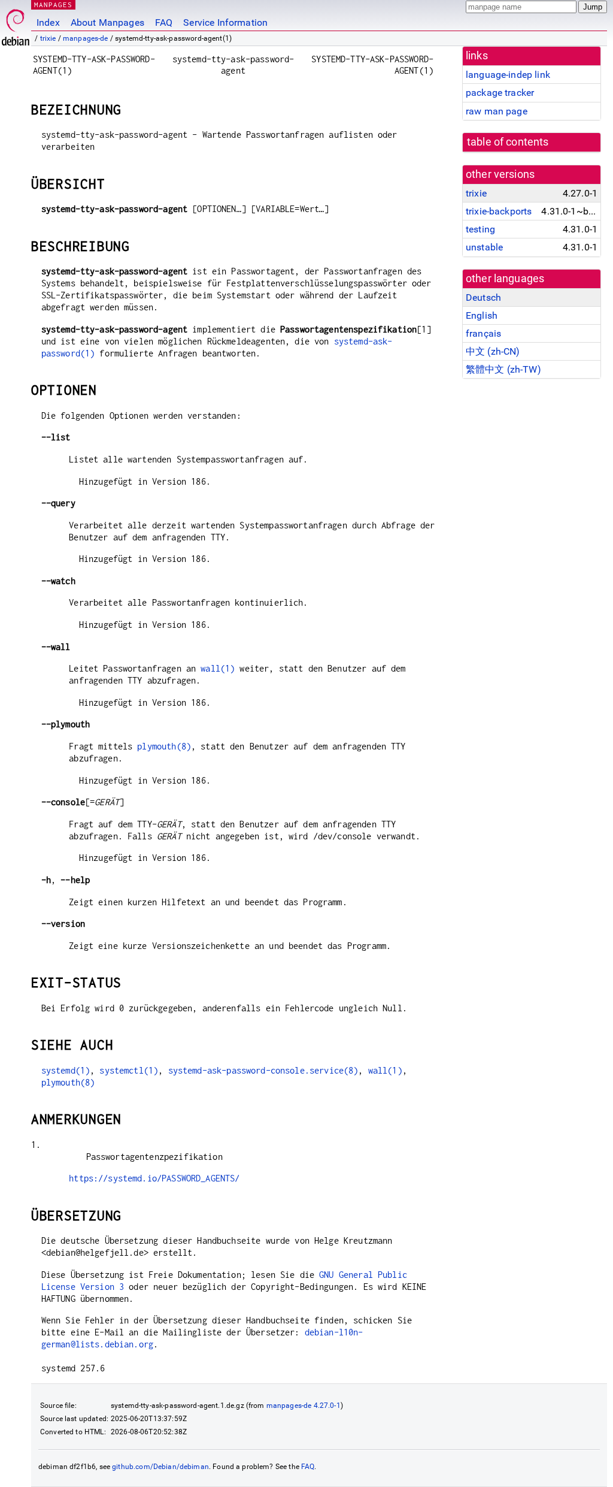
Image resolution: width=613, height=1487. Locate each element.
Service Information (225, 22)
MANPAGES (53, 4)
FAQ (163, 22)
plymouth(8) (164, 746)
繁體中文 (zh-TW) (503, 369)
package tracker (500, 92)
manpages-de (85, 38)
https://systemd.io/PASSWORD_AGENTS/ (154, 1178)
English (481, 315)
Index (48, 22)
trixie (48, 38)
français (483, 333)
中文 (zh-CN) (493, 351)
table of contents (508, 142)
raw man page (496, 111)
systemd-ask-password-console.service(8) (263, 1070)
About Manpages (107, 22)
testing (480, 229)
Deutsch (483, 297)
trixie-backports (499, 211)
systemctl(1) (128, 1070)
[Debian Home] (16, 24)
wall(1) (218, 668)
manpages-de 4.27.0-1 (303, 1405)
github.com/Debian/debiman (160, 1466)
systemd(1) (65, 1070)
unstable (484, 247)
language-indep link (508, 74)
